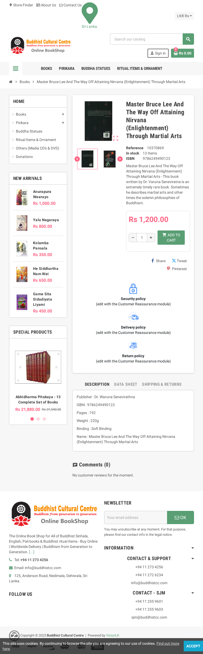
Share (160, 261)
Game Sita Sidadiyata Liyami (42, 299)
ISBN (130, 158)
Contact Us (72, 5)
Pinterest (179, 269)
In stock (132, 153)
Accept (193, 646)
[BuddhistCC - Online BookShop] (40, 45)
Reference (135, 148)
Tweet (182, 261)
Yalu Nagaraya (46, 220)
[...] (31, 552)
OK (182, 517)
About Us (48, 5)
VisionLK (112, 635)
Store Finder (21, 5)
